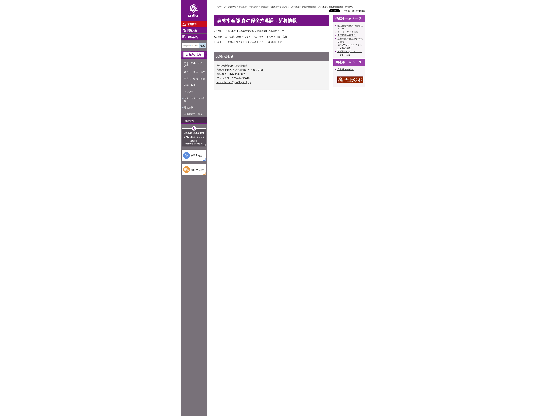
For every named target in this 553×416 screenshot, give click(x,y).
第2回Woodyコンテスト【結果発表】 (349, 47)
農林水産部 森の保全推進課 (303, 7)
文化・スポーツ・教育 (194, 99)
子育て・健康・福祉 (194, 78)
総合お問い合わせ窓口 (194, 133)
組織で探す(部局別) (280, 7)
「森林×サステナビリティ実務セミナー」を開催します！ (254, 42)
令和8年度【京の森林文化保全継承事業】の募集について (254, 31)
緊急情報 (192, 24)
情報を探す (193, 37)
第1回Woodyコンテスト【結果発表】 (349, 53)
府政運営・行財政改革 (249, 7)
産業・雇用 (190, 85)
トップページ (220, 7)
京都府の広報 (194, 54)
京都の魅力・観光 (193, 114)
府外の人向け (198, 169)
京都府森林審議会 (346, 35)
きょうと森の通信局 (347, 32)
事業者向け (196, 155)
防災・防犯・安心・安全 (194, 64)
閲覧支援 (192, 30)
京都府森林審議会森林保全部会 (350, 40)
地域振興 (188, 107)
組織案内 (265, 7)
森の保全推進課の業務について (350, 27)
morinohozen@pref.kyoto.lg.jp (233, 82)
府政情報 (189, 120)
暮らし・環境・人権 (194, 72)
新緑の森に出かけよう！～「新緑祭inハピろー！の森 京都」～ (258, 36)
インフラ (188, 92)
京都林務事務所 (345, 69)
